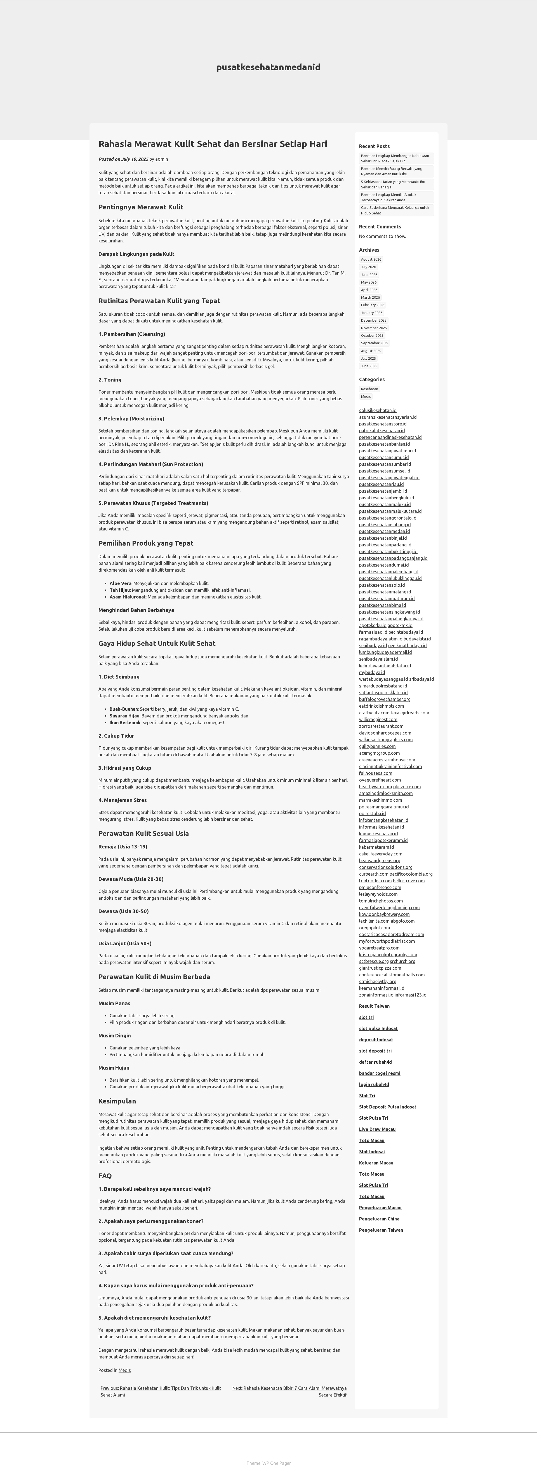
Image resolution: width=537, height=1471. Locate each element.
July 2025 (368, 358)
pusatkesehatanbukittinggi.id (388, 551)
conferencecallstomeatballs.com (392, 974)
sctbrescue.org (374, 961)
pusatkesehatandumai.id (384, 564)
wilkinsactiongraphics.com (386, 739)
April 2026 (369, 290)
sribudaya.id (421, 679)
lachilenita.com (374, 920)
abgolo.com (403, 920)
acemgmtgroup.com (379, 753)
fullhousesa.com (375, 773)
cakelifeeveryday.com (380, 853)
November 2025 (374, 328)
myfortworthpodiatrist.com (387, 941)
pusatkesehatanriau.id (381, 484)
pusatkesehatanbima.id (382, 605)
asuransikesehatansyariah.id (388, 417)
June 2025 (369, 366)
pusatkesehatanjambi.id (383, 491)
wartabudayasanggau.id (383, 679)
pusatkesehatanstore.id (383, 423)
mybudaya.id (372, 672)
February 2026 (372, 305)
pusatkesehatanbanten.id (384, 443)
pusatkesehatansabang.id (385, 524)
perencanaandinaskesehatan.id (390, 437)
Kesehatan (369, 389)
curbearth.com (373, 873)
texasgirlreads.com (410, 712)
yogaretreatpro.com (379, 947)
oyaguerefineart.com (380, 779)
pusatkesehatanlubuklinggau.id (390, 578)
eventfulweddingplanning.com (389, 907)
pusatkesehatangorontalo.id (387, 517)
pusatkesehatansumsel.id (384, 470)
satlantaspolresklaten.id (383, 692)
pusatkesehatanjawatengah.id (389, 477)
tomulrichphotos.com (381, 900)
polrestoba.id (372, 813)
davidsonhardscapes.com (385, 732)
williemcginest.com (378, 719)
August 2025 (371, 351)
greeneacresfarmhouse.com (387, 759)
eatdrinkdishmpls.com (381, 705)
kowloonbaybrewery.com (384, 914)
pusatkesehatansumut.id (384, 457)
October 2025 (372, 335)
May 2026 (368, 282)
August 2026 (371, 259)
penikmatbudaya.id (407, 645)
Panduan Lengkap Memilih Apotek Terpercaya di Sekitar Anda (388, 197)
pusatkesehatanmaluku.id (385, 504)
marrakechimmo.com (380, 800)
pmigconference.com (380, 887)
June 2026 (369, 275)
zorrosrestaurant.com (381, 726)
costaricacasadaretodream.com (391, 934)
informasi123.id (411, 994)
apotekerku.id (373, 625)
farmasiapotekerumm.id (383, 840)
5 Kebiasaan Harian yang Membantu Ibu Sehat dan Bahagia (393, 184)
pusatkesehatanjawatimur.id (387, 450)
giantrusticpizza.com (380, 967)
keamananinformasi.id (381, 988)
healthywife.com (375, 786)
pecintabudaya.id (405, 632)
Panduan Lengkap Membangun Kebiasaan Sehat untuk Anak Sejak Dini (395, 158)
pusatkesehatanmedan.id (384, 531)
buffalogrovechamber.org (385, 699)
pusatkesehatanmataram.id (387, 598)
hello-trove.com (409, 880)
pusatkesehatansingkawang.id (389, 611)
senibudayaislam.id (378, 658)
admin (161, 159)
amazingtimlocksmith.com (386, 793)
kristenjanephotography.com (388, 954)
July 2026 (368, 267)
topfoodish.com (375, 880)
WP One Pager (276, 1463)
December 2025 (374, 320)
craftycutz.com (374, 712)
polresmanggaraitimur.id (384, 806)
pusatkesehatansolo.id (382, 585)
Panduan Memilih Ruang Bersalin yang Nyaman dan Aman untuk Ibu (391, 171)
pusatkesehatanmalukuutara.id (390, 511)
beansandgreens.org (379, 860)
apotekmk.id (400, 625)
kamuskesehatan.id (378, 833)
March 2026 (370, 297)
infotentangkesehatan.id (383, 820)
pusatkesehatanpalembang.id (388, 571)
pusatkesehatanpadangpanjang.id (393, 558)
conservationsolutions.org (386, 867)
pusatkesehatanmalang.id (385, 591)
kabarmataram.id (376, 847)
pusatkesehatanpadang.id (385, 544)
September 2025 (374, 343)
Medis (125, 1370)
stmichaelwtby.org (377, 981)
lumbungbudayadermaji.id (385, 652)
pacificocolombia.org (411, 873)
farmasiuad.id (373, 632)
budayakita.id (417, 638)
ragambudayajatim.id (380, 638)
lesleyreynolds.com (378, 894)
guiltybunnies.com (377, 746)
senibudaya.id (373, 645)
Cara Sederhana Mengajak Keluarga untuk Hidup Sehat (395, 210)
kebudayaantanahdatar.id (385, 665)
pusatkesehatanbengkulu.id (386, 497)
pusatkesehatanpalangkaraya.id (391, 618)
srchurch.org (402, 961)
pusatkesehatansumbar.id (385, 464)
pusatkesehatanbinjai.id (383, 538)
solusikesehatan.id (378, 410)
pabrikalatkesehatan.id (382, 430)
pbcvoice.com (407, 786)
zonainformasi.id (376, 994)
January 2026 (371, 313)
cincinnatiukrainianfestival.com (390, 766)
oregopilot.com (374, 927)
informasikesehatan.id (381, 826)
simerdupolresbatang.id (383, 685)
